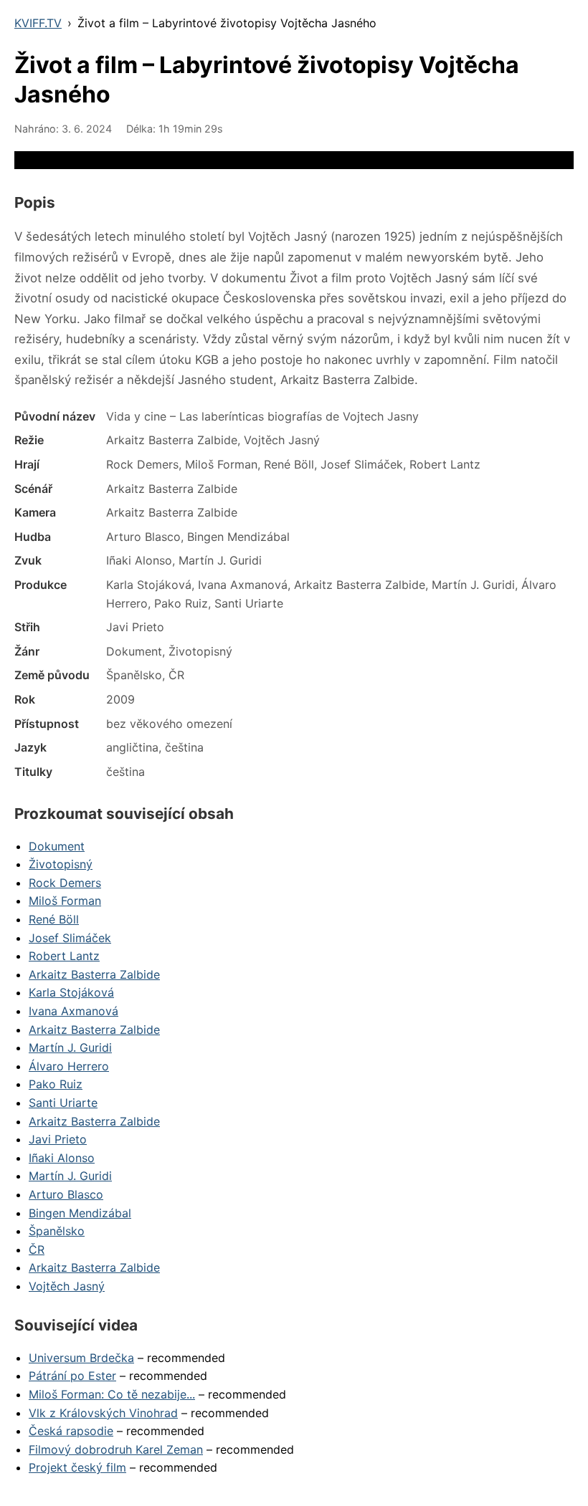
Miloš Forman (65, 900)
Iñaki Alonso (62, 1158)
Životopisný (61, 864)
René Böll (54, 919)
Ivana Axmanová (73, 1011)
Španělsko (57, 1231)
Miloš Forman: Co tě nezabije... (112, 1394)
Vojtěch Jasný (67, 1286)
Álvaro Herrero (69, 1066)
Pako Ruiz (55, 1084)
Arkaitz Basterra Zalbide (94, 974)
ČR (36, 1249)
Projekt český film (77, 1467)
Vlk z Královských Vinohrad (103, 1413)
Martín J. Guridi (70, 1047)
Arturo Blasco (66, 1194)
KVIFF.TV (38, 23)
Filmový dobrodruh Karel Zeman (116, 1449)
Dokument (57, 846)
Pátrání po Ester (72, 1375)
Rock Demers (65, 883)
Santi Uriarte (63, 1102)
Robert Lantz (64, 956)
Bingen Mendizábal (80, 1213)
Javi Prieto (58, 1139)
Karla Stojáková (71, 992)
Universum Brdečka (81, 1358)
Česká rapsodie (71, 1431)
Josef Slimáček (70, 938)
